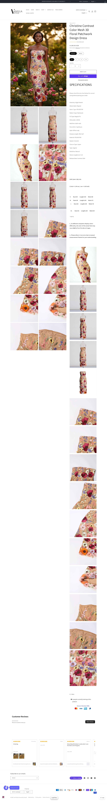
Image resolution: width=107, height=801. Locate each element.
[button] (43, 9)
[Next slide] (95, 759)
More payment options (83, 79)
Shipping (78, 47)
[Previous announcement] (37, 1)
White (80, 53)
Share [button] (72, 694)
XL (71, 59)
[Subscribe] (37, 784)
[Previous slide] (11, 759)
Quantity (71, 63)
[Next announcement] (70, 1)
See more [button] (85, 755)
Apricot (73, 53)
